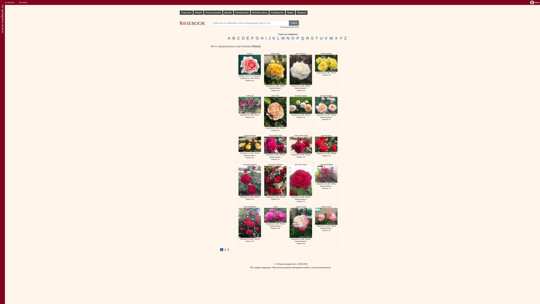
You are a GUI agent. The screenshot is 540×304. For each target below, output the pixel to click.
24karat (256, 46)
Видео (290, 13)
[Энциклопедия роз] (2, 19)
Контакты (23, 2)
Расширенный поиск (289, 27)
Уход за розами (213, 13)
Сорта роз (186, 13)
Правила (301, 13)
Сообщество (277, 13)
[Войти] (532, 3)
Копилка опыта (259, 13)
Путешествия (242, 13)
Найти (294, 23)
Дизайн (228, 13)
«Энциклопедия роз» (286, 264)
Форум (198, 13)
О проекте (9, 2)
